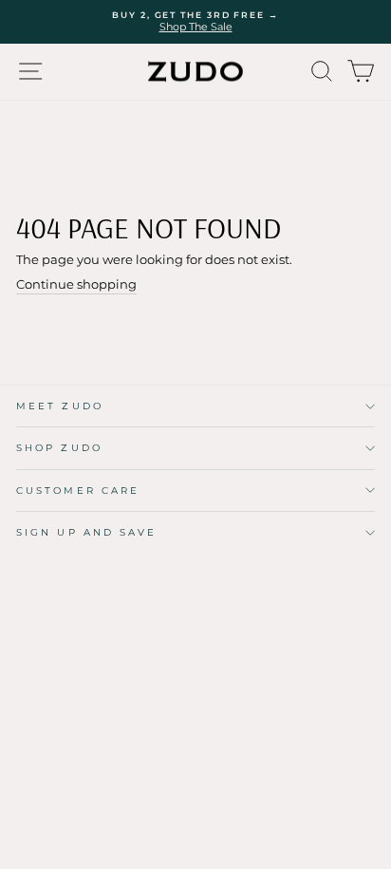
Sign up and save (86, 532)
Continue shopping (76, 284)
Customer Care (78, 490)
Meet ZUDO (59, 406)
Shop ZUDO (59, 448)
